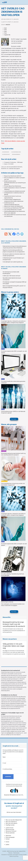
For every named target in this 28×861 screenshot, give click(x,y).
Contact (8, 839)
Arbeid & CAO (4, 481)
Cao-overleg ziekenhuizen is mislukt (13, 209)
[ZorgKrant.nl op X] (9, 234)
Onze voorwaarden (10, 837)
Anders (8, 24)
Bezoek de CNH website (10, 795)
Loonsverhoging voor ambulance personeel (14, 191)
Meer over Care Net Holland (12, 820)
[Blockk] (4, 2)
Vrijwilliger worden (10, 825)
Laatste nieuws (9, 827)
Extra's (7, 841)
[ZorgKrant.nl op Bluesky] (18, 234)
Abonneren (8, 776)
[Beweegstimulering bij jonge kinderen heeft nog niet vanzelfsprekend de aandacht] (13, 438)
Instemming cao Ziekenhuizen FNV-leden (14, 208)
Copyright (9, 854)
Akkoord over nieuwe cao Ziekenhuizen (13, 206)
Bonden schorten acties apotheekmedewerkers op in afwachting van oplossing (15, 182)
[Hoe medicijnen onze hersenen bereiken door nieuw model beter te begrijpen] (13, 588)
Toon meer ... (14, 419)
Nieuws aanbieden (10, 832)
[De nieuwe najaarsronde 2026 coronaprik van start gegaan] (13, 336)
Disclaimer (4, 854)
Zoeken (7, 844)
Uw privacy (15, 856)
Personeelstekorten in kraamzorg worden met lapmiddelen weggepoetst (13, 484)
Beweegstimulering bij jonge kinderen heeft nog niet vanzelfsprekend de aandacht (13, 454)
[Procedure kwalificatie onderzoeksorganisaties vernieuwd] (13, 366)
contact (8, 734)
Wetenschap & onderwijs (7, 601)
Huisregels (15, 854)
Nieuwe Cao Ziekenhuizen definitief (12, 176)
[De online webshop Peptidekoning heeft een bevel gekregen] (13, 558)
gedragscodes (10, 733)
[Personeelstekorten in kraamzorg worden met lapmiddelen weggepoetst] (13, 468)
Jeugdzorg (3, 451)
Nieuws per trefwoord (11, 831)
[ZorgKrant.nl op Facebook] (13, 234)
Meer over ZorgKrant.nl (11, 821)
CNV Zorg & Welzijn (6, 154)
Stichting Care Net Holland (15, 851)
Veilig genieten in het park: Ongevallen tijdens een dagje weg (13, 646)
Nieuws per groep (10, 829)
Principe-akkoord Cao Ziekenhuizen (12, 186)
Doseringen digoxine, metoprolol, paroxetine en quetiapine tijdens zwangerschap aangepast (13, 321)
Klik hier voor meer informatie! (14, 812)
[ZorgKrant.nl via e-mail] (22, 234)
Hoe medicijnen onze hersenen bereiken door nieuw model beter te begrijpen (13, 604)
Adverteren (8, 835)
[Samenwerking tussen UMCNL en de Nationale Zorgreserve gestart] (13, 396)
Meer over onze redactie (11, 823)
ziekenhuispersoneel (16, 154)
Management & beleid (6, 571)
